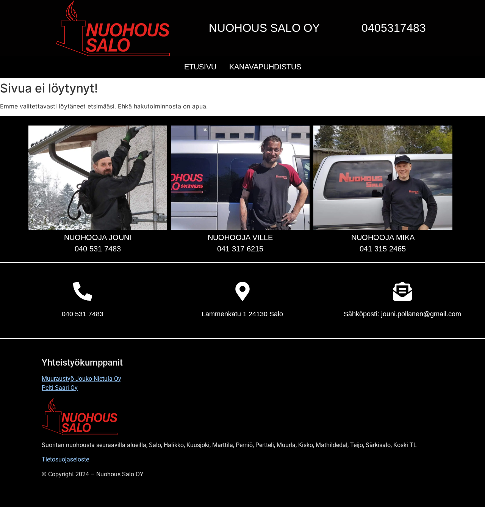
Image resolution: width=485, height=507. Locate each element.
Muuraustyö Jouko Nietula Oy (81, 378)
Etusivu (200, 67)
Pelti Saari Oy (60, 387)
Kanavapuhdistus (265, 67)
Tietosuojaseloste (65, 459)
